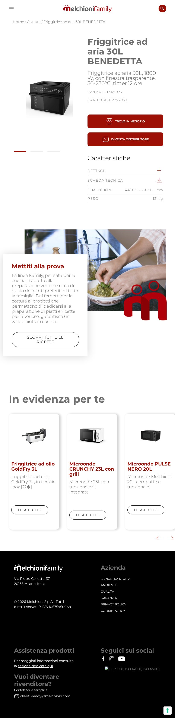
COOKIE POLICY (113, 611)
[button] (162, 8)
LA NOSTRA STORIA (115, 579)
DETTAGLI (97, 171)
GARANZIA (109, 598)
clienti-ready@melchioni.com (45, 696)
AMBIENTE (109, 585)
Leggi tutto (30, 510)
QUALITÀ (107, 591)
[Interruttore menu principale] (11, 8)
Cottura (34, 22)
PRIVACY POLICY (113, 604)
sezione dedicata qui (35, 666)
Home (18, 22)
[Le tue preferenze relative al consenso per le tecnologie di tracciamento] (167, 710)
